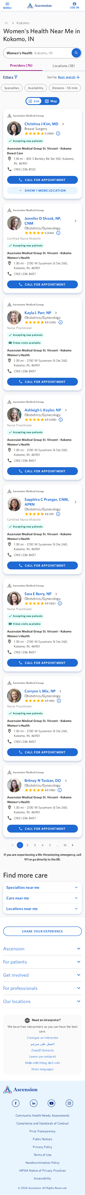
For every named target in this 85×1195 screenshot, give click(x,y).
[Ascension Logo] (42, 1090)
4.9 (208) (50, 419)
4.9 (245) (50, 322)
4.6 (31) (49, 514)
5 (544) (49, 232)
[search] (76, 53)
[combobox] (38, 53)
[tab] (21, 66)
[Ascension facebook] (16, 1103)
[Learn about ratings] (58, 133)
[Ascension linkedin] (34, 1103)
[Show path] (6, 23)
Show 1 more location (45, 190)
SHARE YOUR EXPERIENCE (42, 931)
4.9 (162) (50, 603)
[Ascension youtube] (51, 1103)
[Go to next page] (72, 845)
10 (65, 845)
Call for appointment (45, 180)
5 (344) (49, 133)
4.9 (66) (50, 700)
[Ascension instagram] (69, 1103)
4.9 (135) (50, 790)
